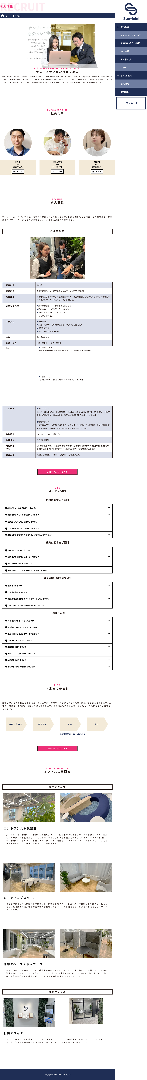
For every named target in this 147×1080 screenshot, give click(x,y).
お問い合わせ (130, 103)
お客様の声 (126, 59)
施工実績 (125, 51)
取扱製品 (125, 27)
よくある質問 (127, 75)
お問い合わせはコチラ (57, 472)
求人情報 (125, 83)
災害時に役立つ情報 (130, 43)
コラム (124, 67)
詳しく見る (18, 171)
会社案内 (125, 91)
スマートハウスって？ (131, 35)
